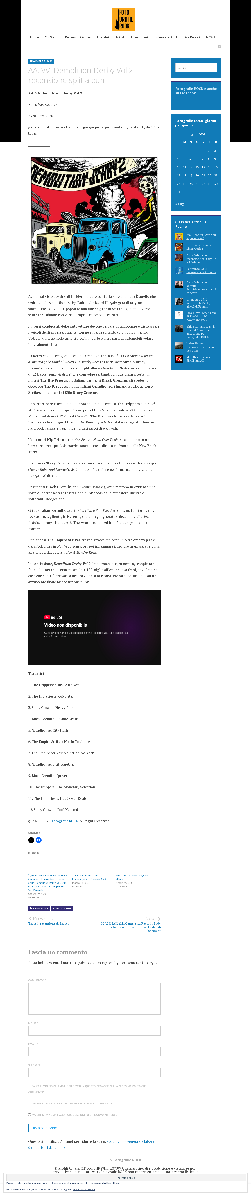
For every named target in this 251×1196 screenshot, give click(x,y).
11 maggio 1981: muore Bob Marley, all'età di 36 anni (198, 302)
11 (184, 167)
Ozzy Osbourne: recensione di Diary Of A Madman (201, 258)
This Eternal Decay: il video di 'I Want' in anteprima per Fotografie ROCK (200, 331)
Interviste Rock (166, 37)
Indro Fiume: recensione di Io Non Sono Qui (200, 346)
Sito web (34, 1065)
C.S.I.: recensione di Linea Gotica (199, 247)
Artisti (120, 37)
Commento (37, 980)
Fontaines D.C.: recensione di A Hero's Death (201, 272)
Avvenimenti (140, 37)
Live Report (191, 37)
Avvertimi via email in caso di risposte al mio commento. (72, 1103)
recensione (40, 908)
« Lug (179, 203)
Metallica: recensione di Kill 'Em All (200, 358)
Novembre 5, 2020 (41, 61)
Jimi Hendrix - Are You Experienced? (201, 236)
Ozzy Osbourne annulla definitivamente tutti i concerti (201, 287)
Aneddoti (103, 37)
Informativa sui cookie (84, 1189)
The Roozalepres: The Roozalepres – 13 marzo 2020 (89, 877)
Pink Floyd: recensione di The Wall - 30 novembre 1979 (201, 316)
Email (33, 1044)
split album (63, 908)
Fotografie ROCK (65, 821)
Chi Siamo (52, 37)
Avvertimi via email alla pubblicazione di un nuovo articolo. (75, 1115)
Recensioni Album (78, 37)
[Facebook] (219, 46)
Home (34, 37)
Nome (33, 1023)
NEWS (210, 37)
